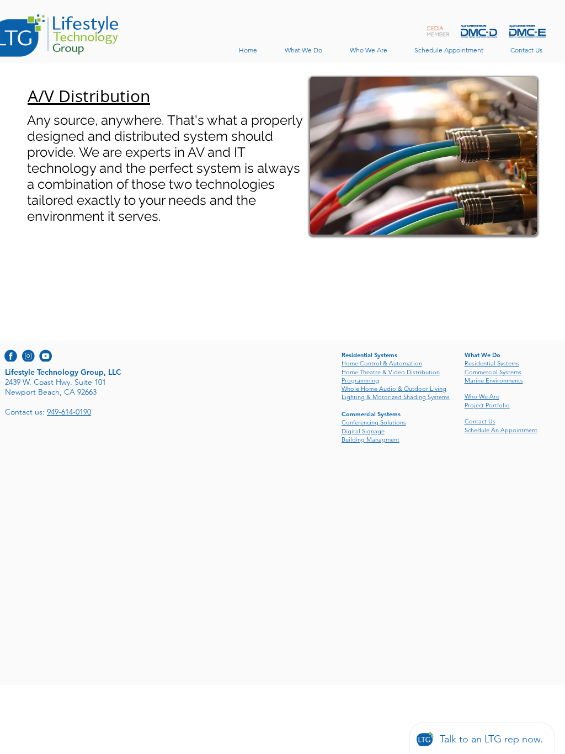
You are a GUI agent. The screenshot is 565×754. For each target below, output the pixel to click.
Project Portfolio (487, 405)
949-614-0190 (69, 412)
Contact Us (480, 421)
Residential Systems (492, 363)
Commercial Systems (493, 372)
